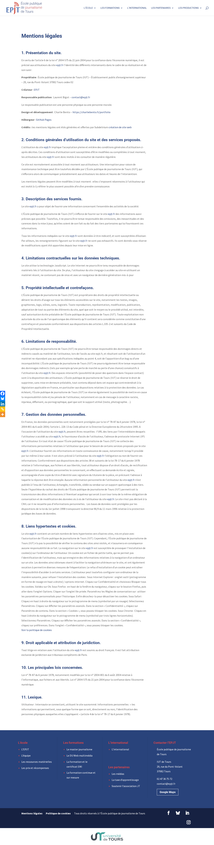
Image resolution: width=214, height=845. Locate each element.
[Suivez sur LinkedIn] (187, 813)
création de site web (120, 127)
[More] (2, 414)
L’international (137, 8)
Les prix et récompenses (35, 768)
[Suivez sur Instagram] (189, 822)
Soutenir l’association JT (126, 786)
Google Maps (168, 792)
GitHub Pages (43, 119)
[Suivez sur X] (178, 813)
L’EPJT (25, 749)
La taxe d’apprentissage (125, 779)
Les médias (118, 773)
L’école (88, 8)
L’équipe (26, 755)
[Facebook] (2, 393)
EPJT (37, 89)
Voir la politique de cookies (36, 630)
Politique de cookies (58, 813)
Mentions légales (31, 813)
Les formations (110, 8)
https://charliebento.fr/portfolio (92, 112)
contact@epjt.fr (81, 97)
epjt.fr (59, 65)
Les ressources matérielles (36, 761)
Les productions (188, 8)
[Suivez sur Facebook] (169, 813)
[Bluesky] (2, 398)
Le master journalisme (79, 749)
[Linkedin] (2, 403)
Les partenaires (161, 8)
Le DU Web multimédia (79, 755)
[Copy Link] (2, 409)
